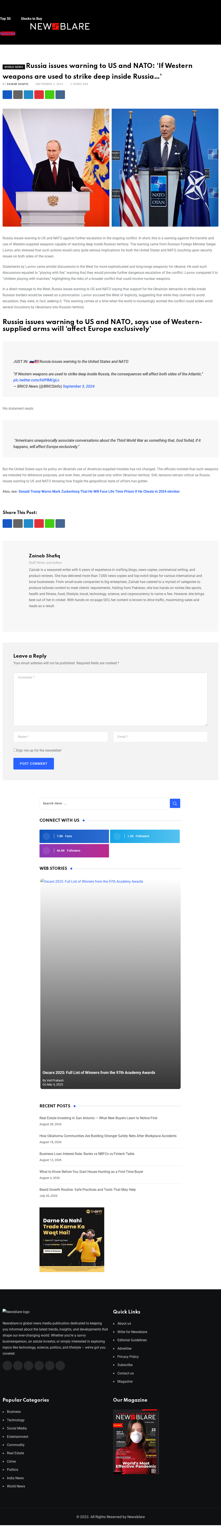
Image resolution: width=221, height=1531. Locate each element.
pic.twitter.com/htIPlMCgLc (36, 380)
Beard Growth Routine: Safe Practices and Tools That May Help (87, 1190)
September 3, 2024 (79, 386)
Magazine (125, 1381)
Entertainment (17, 1437)
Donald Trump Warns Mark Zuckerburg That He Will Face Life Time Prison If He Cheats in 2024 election (99, 491)
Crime (11, 1461)
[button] (7, 10)
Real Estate (15, 1453)
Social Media (17, 1428)
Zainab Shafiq (17, 84)
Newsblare (136, 1517)
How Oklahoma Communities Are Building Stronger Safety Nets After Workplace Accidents (108, 1136)
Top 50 (5, 19)
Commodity (16, 1445)
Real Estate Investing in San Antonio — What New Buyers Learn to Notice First (98, 1118)
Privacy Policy (128, 1357)
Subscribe (125, 1365)
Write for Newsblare (132, 1332)
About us (124, 1323)
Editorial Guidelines (132, 1340)
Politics (12, 1470)
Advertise (124, 1348)
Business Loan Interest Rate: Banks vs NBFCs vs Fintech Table (86, 1154)
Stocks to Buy (31, 19)
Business (14, 1412)
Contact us (125, 1373)
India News (15, 1478)
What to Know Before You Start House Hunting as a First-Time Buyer (91, 1172)
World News (16, 1486)
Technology (16, 1420)
